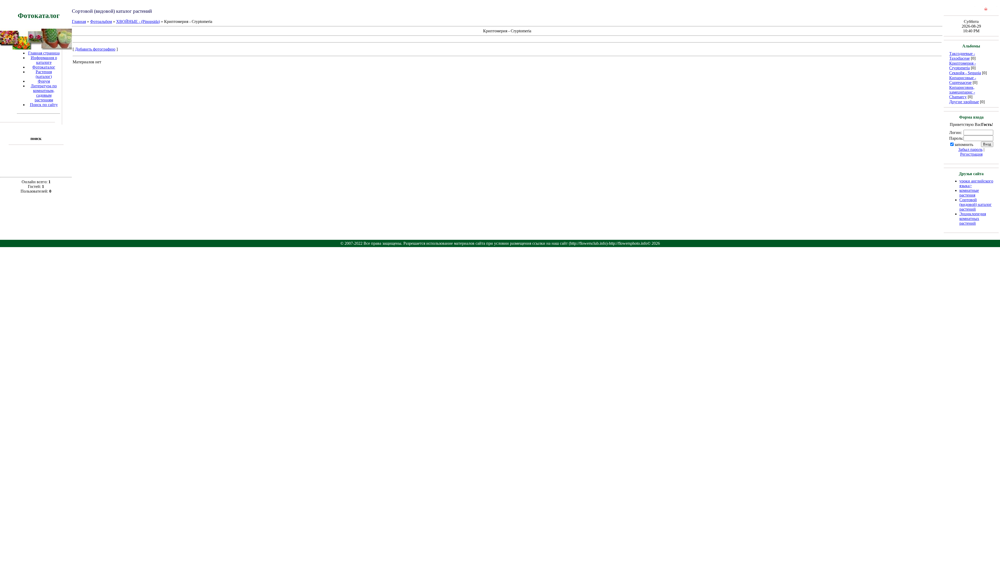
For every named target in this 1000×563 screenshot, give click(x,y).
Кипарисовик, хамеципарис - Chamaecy (962, 92)
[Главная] (985, 10)
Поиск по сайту (44, 104)
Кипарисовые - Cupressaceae (962, 80)
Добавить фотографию (95, 49)
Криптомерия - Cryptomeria (962, 65)
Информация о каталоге (44, 60)
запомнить (963, 144)
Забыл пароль (970, 149)
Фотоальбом (101, 21)
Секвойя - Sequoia (965, 73)
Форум (44, 81)
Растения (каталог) (44, 74)
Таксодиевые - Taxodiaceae (962, 55)
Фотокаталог (43, 67)
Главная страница (44, 53)
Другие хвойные (964, 102)
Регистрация (971, 154)
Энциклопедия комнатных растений (972, 218)
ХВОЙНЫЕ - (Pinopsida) (138, 21)
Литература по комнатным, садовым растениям (44, 93)
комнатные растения (969, 192)
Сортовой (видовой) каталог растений (975, 204)
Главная (79, 21)
